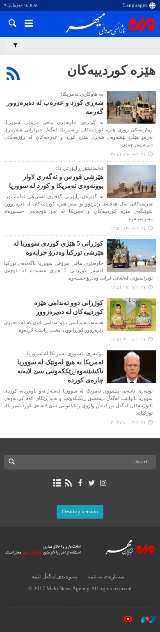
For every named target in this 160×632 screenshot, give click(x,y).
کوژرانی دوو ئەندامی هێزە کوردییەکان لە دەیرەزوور (68, 307)
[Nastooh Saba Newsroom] (144, 619)
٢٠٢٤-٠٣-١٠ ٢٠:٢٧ (128, 422)
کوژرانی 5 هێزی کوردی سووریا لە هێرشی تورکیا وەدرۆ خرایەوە (58, 248)
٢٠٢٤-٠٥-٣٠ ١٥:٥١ (128, 339)
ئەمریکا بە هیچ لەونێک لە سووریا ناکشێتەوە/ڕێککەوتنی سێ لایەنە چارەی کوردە (60, 371)
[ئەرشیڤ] (57, 483)
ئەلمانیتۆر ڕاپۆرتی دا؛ (79, 168)
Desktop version (80, 512)
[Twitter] (92, 483)
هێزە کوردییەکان (111, 70)
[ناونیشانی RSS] (68, 483)
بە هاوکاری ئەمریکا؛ (82, 94)
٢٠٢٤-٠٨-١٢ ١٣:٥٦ (128, 228)
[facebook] (80, 483)
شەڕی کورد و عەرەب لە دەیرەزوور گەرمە (55, 107)
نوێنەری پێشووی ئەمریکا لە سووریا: (64, 354)
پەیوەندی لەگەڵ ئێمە (55, 577)
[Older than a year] (131, 107)
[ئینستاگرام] (103, 483)
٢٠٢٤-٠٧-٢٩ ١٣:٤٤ (128, 287)
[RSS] (13, 73)
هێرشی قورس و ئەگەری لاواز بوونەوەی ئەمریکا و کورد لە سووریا (56, 181)
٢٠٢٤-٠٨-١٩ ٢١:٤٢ (128, 153)
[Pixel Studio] (124, 619)
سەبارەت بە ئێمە (106, 577)
